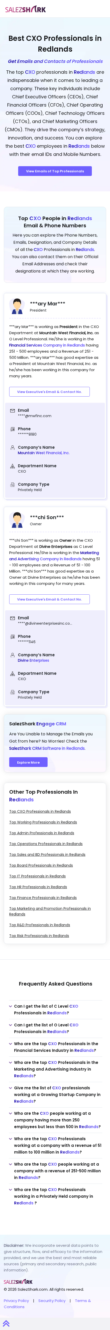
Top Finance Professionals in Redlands (43, 897)
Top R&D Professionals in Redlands (39, 925)
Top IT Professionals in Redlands (37, 876)
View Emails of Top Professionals (55, 171)
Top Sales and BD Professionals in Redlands (47, 854)
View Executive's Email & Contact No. (49, 391)
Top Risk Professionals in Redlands (39, 935)
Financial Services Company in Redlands (47, 345)
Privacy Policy (16, 1300)
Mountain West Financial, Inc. (44, 452)
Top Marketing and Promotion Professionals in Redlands (50, 911)
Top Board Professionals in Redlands (41, 865)
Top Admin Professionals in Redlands (41, 833)
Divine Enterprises (33, 660)
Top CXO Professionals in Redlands (40, 811)
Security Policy (51, 1300)
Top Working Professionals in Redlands (43, 822)
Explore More (28, 762)
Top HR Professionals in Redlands (38, 886)
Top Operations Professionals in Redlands (46, 843)
